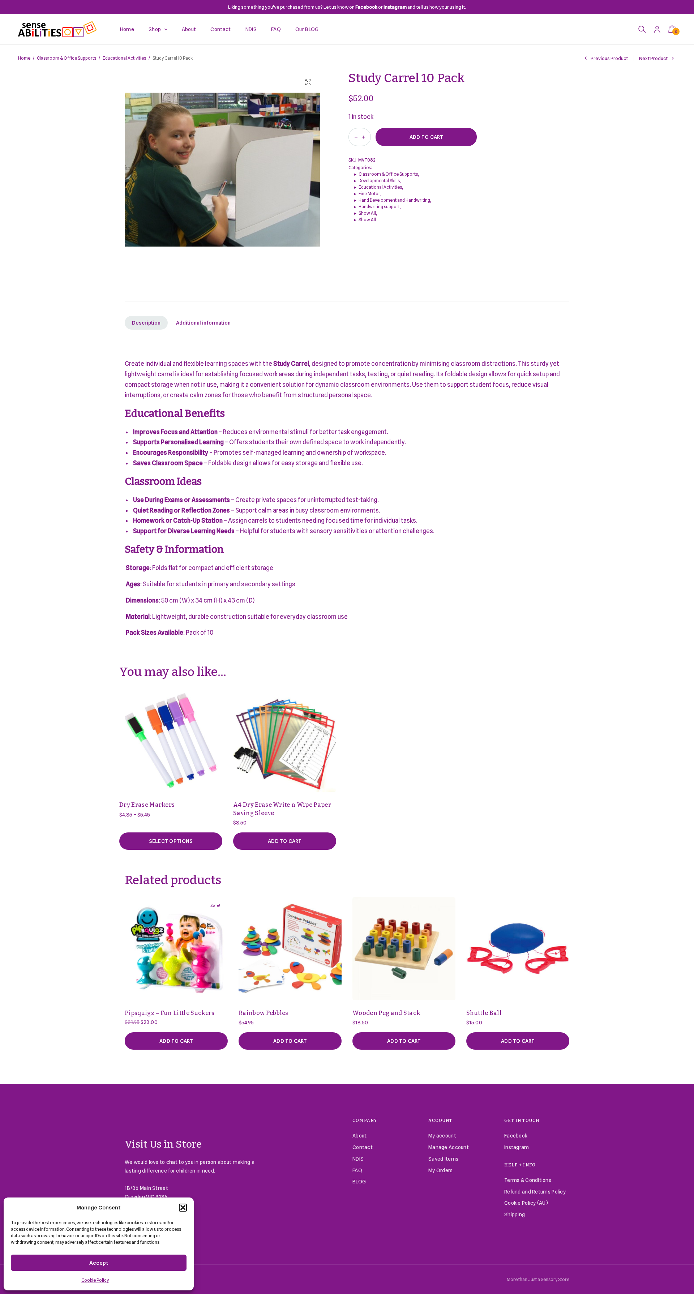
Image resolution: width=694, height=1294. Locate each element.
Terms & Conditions (527, 1180)
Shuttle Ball (484, 1013)
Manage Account (448, 1147)
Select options (171, 841)
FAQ (276, 29)
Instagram (516, 1147)
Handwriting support (379, 206)
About (189, 29)
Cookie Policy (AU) (526, 1203)
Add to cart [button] (284, 841)
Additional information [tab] (203, 323)
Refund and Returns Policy (535, 1192)
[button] (183, 1207)
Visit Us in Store (163, 1144)
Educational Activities (124, 58)
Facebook (515, 1136)
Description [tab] (146, 323)
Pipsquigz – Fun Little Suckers (170, 1013)
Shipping (514, 1214)
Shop (155, 29)
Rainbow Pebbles (263, 1013)
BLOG (359, 1181)
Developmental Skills (379, 180)
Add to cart (426, 137)
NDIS (251, 29)
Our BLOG (307, 29)
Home (127, 29)
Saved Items (443, 1159)
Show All (367, 213)
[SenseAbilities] (57, 29)
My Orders (440, 1170)
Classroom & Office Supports (66, 58)
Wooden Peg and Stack (386, 1013)
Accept (98, 1263)
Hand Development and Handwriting (394, 200)
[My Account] (657, 29)
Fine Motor (369, 193)
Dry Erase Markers (147, 804)
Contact (220, 29)
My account (442, 1136)
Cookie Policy (95, 1280)
